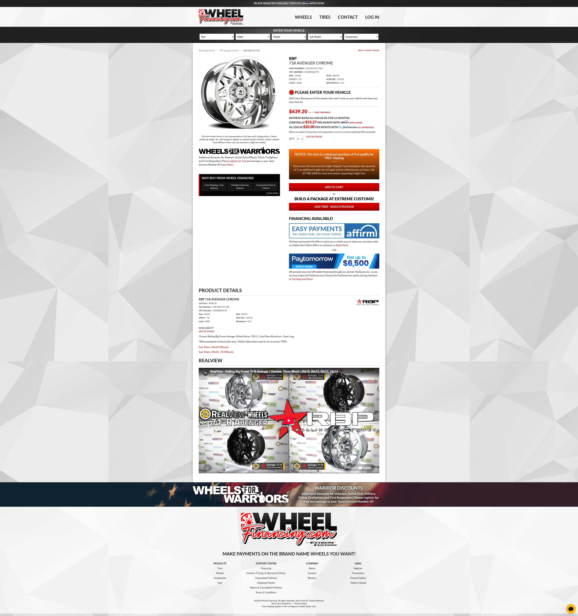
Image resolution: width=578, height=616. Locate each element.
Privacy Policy (300, 604)
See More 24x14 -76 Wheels (216, 352)
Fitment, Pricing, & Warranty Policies (266, 573)
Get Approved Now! (302, 279)
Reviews (312, 578)
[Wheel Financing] (289, 529)
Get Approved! (365, 127)
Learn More (227, 165)
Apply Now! (356, 123)
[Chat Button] (571, 609)
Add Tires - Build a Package (334, 207)
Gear (219, 583)
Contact (348, 17)
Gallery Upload (358, 583)
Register (358, 568)
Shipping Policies (266, 583)
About (312, 568)
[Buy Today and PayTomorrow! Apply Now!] (334, 261)
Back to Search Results (368, 50)
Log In (372, 17)
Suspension (220, 578)
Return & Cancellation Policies (266, 587)
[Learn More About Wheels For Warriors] (289, 494)
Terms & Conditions (266, 592)
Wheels (303, 17)
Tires (324, 17)
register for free (237, 161)
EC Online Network (315, 601)
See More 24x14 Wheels (214, 347)
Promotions (358, 573)
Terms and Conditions (281, 604)
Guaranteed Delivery (266, 578)
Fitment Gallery (358, 578)
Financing (266, 568)
